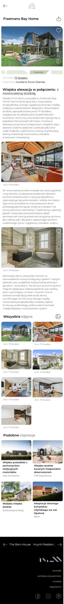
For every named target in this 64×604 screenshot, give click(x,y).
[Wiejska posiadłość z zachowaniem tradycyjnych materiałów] (16, 450)
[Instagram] (48, 596)
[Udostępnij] (58, 18)
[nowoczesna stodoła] (32, 6)
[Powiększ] (32, 46)
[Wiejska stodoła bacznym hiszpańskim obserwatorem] (48, 451)
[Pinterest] (58, 596)
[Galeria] (58, 61)
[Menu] (58, 5)
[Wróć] (5, 5)
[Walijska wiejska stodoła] (16, 491)
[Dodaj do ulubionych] (58, 30)
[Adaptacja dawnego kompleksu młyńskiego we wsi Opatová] (48, 491)
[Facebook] (37, 596)
